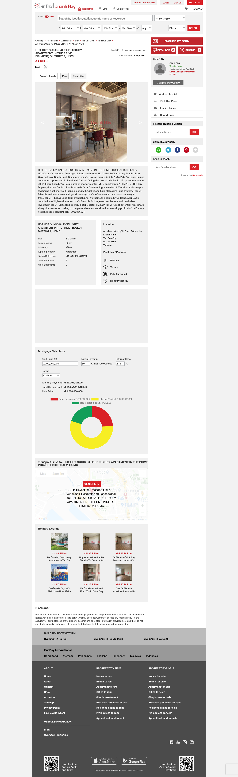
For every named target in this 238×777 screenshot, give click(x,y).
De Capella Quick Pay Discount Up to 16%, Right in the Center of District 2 (124, 562)
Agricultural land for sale (162, 718)
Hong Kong (51, 655)
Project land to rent (107, 712)
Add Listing (195, 2)
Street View (79, 76)
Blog (47, 729)
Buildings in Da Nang (156, 638)
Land (105, 8)
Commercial (123, 8)
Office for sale (156, 691)
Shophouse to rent (107, 697)
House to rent (104, 676)
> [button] (140, 122)
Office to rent (104, 691)
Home (47, 676)
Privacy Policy (52, 707)
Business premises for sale (164, 702)
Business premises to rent (111, 702)
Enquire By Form (177, 41)
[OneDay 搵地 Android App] (133, 761)
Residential (87, 8)
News (47, 691)
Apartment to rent (106, 686)
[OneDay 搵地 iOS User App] (104, 761)
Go (194, 131)
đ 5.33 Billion (91, 553)
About (47, 681)
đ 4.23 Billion (91, 584)
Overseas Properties (144, 2)
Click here (91, 483)
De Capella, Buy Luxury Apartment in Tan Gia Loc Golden (59, 560)
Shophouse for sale (159, 697)
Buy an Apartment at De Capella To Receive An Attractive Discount (91, 560)
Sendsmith (197, 175)
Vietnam (68, 655)
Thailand (102, 655)
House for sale (157, 676)
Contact (48, 686)
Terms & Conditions (135, 770)
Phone (190, 50)
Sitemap (49, 702)
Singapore (119, 655)
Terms (45, 370)
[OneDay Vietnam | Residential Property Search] (55, 6)
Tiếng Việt (197, 8)
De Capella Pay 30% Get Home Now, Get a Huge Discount (59, 591)
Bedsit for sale (157, 681)
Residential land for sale (162, 707)
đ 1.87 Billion (59, 584)
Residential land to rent (110, 707)
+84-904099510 (171, 82)
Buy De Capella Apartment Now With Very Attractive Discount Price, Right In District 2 (123, 593)
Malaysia (135, 655)
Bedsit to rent (104, 681)
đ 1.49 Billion (59, 553)
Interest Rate (123, 358)
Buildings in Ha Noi (55, 638)
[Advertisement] (177, 233)
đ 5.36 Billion (124, 553)
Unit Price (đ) (49, 358)
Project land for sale (160, 712)
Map (64, 76)
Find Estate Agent (54, 712)
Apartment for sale (159, 686)
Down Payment (89, 358)
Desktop (163, 50)
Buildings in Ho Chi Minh (108, 638)
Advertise (49, 697)
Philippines (85, 655)
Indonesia (152, 655)
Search (193, 28)
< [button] (42, 122)
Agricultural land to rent (110, 718)
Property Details (48, 76)
